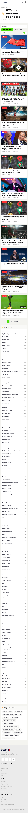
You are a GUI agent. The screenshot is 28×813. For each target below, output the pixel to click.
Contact (3, 799)
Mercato (3, 781)
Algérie (18, 729)
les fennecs (14, 717)
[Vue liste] (26, 33)
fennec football (8, 735)
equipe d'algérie (7, 712)
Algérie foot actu (8, 738)
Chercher (4, 32)
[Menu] (25, 2)
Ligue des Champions (6, 786)
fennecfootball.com (14, 811)
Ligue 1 (3, 766)
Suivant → (17, 321)
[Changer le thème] (23, 2)
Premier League (5, 768)
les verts (5, 717)
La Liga (3, 770)
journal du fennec (8, 729)
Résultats (3, 791)
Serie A (3, 775)
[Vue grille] (23, 33)
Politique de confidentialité (8, 804)
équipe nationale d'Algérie (10, 726)
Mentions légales (5, 802)
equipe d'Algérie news (9, 720)
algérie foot (18, 712)
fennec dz (18, 714)
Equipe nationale (8, 714)
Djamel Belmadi (17, 732)
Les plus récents (7, 29)
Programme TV (5, 788)
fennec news (6, 732)
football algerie (8, 723)
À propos (3, 797)
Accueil (3, 7)
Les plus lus (18, 29)
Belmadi (17, 735)
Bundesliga (4, 773)
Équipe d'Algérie (5, 784)
